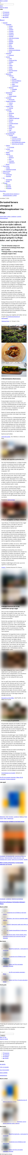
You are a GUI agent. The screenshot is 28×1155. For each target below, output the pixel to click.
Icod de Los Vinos (16, 138)
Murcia (7, 164)
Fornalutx (14, 79)
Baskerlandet (9, 92)
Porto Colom (15, 82)
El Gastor (11, 33)
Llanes (10, 67)
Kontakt (8, 181)
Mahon (13, 91)
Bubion (10, 27)
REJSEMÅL (3, 1064)
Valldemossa (15, 86)
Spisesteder (9, 174)
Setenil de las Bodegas (14, 50)
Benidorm (11, 157)
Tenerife (11, 135)
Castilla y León (9, 106)
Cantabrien (8, 97)
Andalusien (8, 24)
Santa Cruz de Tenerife (17, 143)
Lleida (10, 125)
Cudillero (11, 62)
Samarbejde (9, 179)
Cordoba (11, 31)
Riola (10, 159)
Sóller (13, 84)
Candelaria (14, 137)
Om (4, 178)
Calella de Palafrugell (14, 118)
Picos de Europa (13, 70)
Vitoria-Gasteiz (12, 96)
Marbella (11, 41)
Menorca (11, 87)
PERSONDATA (3, 1075)
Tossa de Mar (12, 132)
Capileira (11, 29)
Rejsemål (5, 22)
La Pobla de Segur (13, 123)
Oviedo (11, 68)
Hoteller (8, 167)
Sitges (10, 128)
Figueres (11, 120)
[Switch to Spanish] (8, 186)
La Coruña (11, 147)
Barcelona (11, 113)
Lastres (11, 65)
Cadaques (11, 116)
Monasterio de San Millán (7, 698)
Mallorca (11, 75)
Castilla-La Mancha (10, 101)
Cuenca (11, 103)
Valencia (8, 154)
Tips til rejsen (6, 166)
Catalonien (8, 109)
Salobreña (11, 48)
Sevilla (10, 51)
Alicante (11, 155)
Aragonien (8, 53)
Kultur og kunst (6, 171)
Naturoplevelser (4, 218)
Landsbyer (13, 216)
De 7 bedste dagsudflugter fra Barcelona (17, 930)
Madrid (7, 152)
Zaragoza (11, 55)
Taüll (10, 130)
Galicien (8, 145)
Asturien (8, 57)
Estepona (11, 34)
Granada (11, 36)
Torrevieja (11, 161)
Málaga (11, 39)
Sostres (11, 72)
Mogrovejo (11, 99)
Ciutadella (14, 89)
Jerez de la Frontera (14, 38)
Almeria (11, 26)
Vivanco (3, 567)
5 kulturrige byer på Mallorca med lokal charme (12, 821)
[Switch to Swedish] (8, 188)
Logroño (11, 150)
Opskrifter (8, 176)
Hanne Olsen (3, 216)
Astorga (11, 108)
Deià (13, 77)
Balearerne (8, 74)
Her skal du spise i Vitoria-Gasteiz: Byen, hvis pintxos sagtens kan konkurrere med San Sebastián (15, 936)
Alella (10, 111)
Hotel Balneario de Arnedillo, (8, 773)
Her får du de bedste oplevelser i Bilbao (10, 777)
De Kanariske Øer (10, 133)
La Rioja (8, 149)
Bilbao (10, 94)
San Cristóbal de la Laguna (18, 142)
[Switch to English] (8, 184)
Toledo (10, 104)
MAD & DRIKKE (3, 1072)
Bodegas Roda (5, 321)
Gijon (10, 63)
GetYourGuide (11, 499)
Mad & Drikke (6, 173)
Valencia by (12, 162)
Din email (2, 1032)
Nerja (10, 45)
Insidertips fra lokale (11, 169)
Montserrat (11, 126)
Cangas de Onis (13, 60)
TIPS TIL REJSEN (4, 1067)
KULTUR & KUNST (4, 1070)
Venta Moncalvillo (5, 436)
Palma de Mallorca (16, 80)
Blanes (10, 115)
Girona (10, 121)
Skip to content (4, 0)
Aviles (10, 58)
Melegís (11, 43)
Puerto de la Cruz (16, 140)
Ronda (10, 46)
